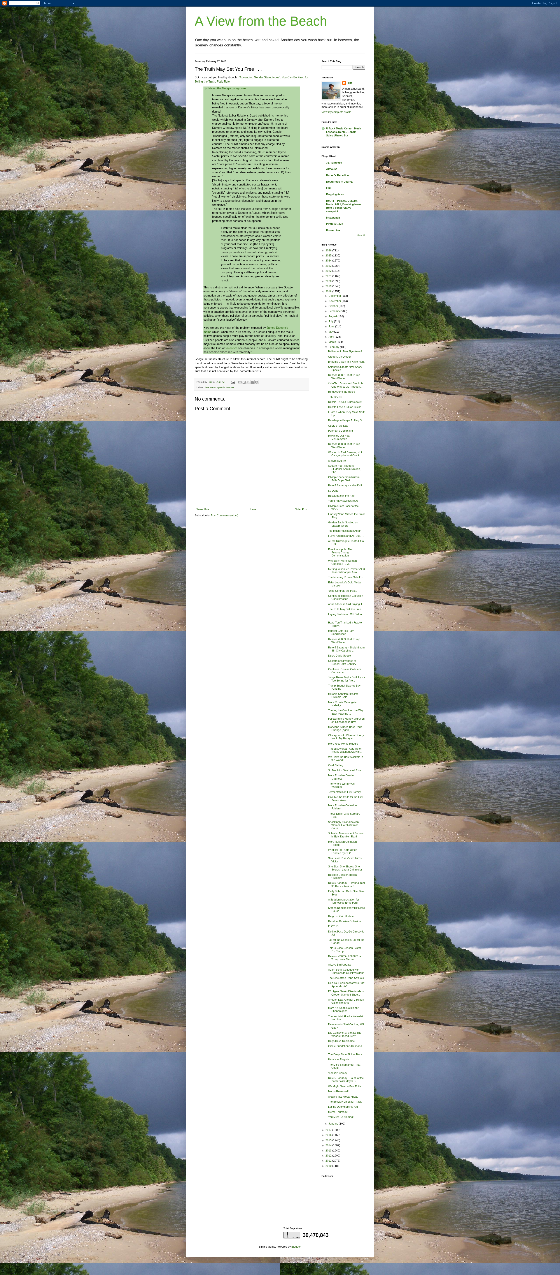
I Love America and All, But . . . (346, 535)
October (334, 306)
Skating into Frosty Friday (343, 1096)
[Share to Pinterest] (256, 382)
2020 (329, 281)
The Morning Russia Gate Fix (345, 577)
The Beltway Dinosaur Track (345, 1101)
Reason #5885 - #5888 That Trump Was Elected (345, 958)
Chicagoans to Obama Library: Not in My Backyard (346, 737)
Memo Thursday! (338, 1112)
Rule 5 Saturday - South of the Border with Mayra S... (346, 1080)
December (335, 295)
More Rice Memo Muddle (343, 743)
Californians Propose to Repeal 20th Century (342, 662)
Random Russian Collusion (344, 921)
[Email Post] (233, 382)
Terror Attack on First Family (344, 792)
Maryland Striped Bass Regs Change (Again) (345, 729)
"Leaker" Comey (337, 1073)
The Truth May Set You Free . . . (346, 609)
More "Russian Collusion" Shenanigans (343, 1010)
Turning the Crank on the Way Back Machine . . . (346, 712)
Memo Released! (338, 1091)
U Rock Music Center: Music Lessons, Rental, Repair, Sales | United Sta (344, 132)
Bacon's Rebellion (337, 175)
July (331, 321)
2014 (329, 1145)
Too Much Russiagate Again (344, 530)
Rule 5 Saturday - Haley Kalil (345, 485)
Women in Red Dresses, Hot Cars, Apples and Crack (345, 454)
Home (252, 509)
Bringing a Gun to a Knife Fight (346, 361)
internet (230, 387)
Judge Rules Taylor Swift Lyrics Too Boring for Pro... (346, 679)
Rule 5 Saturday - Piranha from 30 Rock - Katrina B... (346, 884)
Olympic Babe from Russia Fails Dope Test (344, 479)
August (333, 316)
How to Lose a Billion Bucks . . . (346, 407)
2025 (329, 255)
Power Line (333, 230)
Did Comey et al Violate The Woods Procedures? (344, 1034)
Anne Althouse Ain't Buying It (345, 604)
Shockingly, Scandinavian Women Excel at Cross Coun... (343, 825)
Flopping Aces (335, 194)
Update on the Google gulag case (224, 88)
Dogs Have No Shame (341, 1041)
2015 (329, 1140)
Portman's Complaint (340, 430)
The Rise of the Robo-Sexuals (346, 978)
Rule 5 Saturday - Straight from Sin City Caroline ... (346, 649)
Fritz (349, 83)
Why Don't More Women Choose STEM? (342, 562)
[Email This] (240, 382)
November (335, 301)
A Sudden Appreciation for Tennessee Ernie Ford (343, 901)
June (332, 326)
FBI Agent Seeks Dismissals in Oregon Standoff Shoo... (346, 993)
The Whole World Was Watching (341, 785)
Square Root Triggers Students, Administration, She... (344, 469)
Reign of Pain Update (341, 916)
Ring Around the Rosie (341, 391)
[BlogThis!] (244, 382)
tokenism (231, 348)
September (335, 311)
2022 (329, 270)
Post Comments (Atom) (224, 515)
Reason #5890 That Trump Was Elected (344, 446)
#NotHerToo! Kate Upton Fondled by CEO (342, 851)
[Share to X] (248, 382)
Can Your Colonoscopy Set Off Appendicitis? (346, 985)
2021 (329, 276)
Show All (361, 235)
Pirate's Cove (334, 224)
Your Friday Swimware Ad (343, 500)
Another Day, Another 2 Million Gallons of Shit (346, 1001)
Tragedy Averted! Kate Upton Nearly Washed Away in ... (345, 750)
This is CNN (335, 396)
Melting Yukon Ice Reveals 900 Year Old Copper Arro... (346, 571)
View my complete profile (336, 112)
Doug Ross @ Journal (339, 181)
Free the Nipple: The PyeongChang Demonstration (340, 552)
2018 (329, 291)
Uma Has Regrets (338, 1059)
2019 (329, 286)
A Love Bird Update (339, 964)
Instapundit (333, 217)
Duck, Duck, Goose (339, 655)
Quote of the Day (338, 425)
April (332, 336)
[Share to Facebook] (252, 382)
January (334, 1123)
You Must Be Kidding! (341, 1117)
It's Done (333, 490)
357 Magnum (334, 162)
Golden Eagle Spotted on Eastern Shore (343, 524)
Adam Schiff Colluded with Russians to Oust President (346, 971)
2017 (329, 1130)
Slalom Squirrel (337, 460)
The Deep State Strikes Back (345, 1054)
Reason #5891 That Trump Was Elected (344, 377)
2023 (329, 265)
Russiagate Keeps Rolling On (345, 420)
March (333, 342)
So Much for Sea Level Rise (344, 770)
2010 (329, 1165)
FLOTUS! (333, 926)
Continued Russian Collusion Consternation (345, 597)
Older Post (301, 509)
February (334, 347)
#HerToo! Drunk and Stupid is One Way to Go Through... (345, 385)
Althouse (331, 169)
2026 (329, 250)
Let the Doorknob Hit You (343, 1106)
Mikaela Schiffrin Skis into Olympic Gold (343, 695)
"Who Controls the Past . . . (343, 590)
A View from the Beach (261, 21)
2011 (329, 1160)
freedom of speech (215, 387)
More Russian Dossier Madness (341, 777)
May (331, 331)
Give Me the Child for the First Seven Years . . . (345, 799)
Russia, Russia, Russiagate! (345, 402)
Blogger (296, 1246)
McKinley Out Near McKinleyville (339, 437)
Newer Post (203, 509)
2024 (329, 260)
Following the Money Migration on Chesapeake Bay (346, 720)
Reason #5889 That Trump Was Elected (344, 641)
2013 (329, 1150)
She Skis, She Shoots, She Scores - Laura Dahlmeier (345, 868)
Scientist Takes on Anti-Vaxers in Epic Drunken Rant (346, 835)
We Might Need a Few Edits (344, 1086)
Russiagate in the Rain (341, 495)
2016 (329, 1135)
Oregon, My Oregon (340, 356)
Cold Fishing (335, 765)
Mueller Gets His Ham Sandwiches (341, 632)
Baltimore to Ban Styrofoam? (345, 351)
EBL (328, 188)
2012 (329, 1155)
